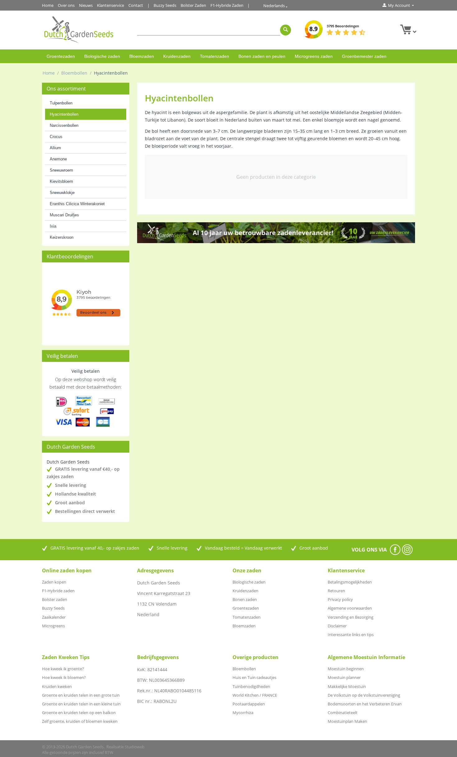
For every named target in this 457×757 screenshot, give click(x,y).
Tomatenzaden (214, 56)
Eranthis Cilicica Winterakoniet (77, 203)
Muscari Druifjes (64, 215)
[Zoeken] (285, 30)
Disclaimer (337, 626)
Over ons (66, 5)
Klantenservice (110, 5)
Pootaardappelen (249, 704)
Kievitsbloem (61, 181)
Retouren (336, 590)
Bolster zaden (54, 599)
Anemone (58, 159)
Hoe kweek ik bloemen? (64, 677)
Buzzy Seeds (165, 5)
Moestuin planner (344, 677)
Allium (55, 147)
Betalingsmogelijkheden (350, 582)
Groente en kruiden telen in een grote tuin (81, 695)
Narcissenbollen (64, 125)
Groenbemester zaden (364, 56)
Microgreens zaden (314, 56)
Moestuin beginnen (346, 669)
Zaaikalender (54, 617)
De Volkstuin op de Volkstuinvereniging (364, 695)
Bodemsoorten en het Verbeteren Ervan (365, 704)
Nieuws (86, 5)
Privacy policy (340, 599)
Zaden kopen (54, 582)
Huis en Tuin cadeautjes (254, 677)
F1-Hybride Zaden (226, 5)
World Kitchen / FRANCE (255, 695)
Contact (135, 5)
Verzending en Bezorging (350, 617)
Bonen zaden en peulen (261, 56)
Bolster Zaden (193, 5)
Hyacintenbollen (64, 114)
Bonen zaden (245, 599)
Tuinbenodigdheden (251, 686)
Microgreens (53, 626)
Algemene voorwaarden (350, 608)
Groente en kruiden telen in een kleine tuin (81, 704)
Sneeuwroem (61, 170)
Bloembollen (74, 73)
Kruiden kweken (57, 686)
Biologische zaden (102, 56)
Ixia (53, 226)
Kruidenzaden (177, 56)
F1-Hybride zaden (58, 590)
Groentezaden (61, 56)
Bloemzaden (141, 56)
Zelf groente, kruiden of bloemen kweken (80, 721)
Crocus (56, 136)
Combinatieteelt (343, 712)
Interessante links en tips (351, 634)
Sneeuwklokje (62, 192)
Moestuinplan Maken (347, 721)
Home (47, 5)
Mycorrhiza (243, 712)
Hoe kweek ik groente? (63, 669)
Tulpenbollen (61, 103)
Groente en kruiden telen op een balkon (79, 712)
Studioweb (135, 747)
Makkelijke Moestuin (347, 686)
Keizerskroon (61, 237)
